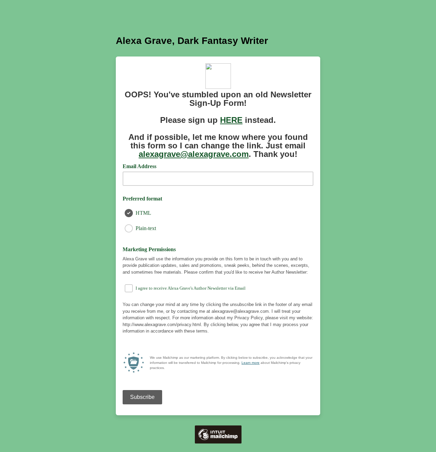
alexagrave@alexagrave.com (194, 154)
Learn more (251, 363)
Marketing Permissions (149, 249)
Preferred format (142, 198)
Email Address (142, 166)
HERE (231, 120)
